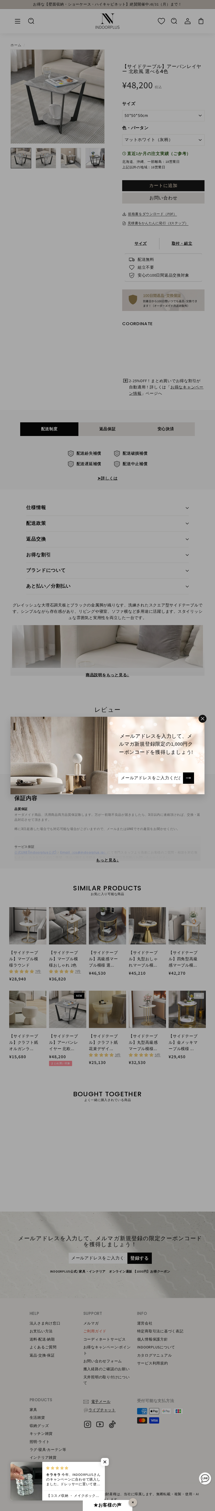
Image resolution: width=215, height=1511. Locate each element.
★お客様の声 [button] (108, 1505)
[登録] (188, 778)
